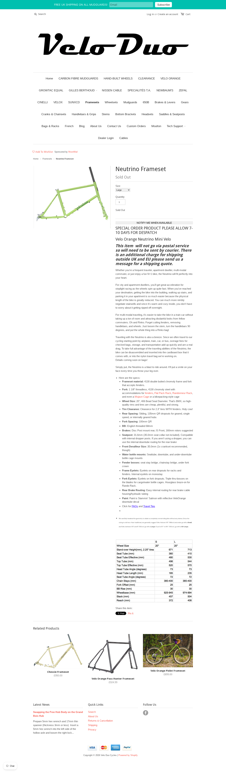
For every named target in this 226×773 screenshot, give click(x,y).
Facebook (145, 712)
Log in (150, 14)
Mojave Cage (142, 396)
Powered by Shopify (128, 755)
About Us (93, 716)
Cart (188, 14)
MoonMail (73, 152)
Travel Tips (149, 506)
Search (92, 711)
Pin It (130, 613)
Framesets (47, 159)
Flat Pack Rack (162, 393)
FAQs (135, 506)
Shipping (92, 725)
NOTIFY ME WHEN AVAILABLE (154, 222)
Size (117, 185)
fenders (149, 393)
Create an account (168, 14)
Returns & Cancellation (100, 720)
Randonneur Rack (182, 393)
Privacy (92, 729)
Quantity (120, 196)
